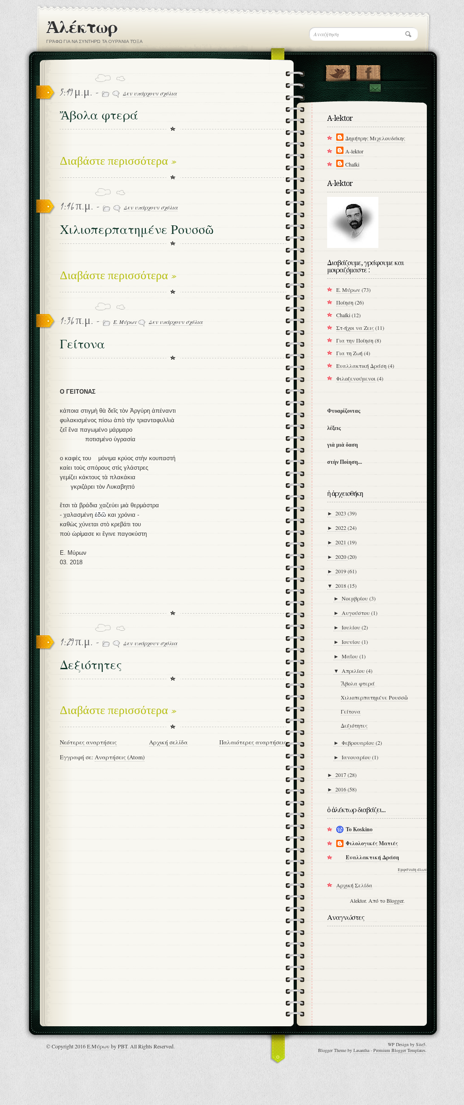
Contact (375, 88)
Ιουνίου (352, 641)
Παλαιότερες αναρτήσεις (252, 742)
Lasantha (361, 1050)
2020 (341, 556)
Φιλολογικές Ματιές (372, 843)
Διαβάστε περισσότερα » (118, 161)
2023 (341, 513)
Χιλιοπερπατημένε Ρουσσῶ (136, 229)
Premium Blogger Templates (399, 1050)
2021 (341, 542)
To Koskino (359, 829)
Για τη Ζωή (349, 353)
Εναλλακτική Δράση (361, 365)
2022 (341, 527)
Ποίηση (344, 302)
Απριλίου (354, 670)
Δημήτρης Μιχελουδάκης (375, 138)
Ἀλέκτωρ (81, 27)
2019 (341, 571)
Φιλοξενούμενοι (356, 378)
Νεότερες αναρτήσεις (88, 742)
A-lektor (354, 151)
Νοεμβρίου (355, 598)
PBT (122, 1046)
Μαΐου (350, 656)
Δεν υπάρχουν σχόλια (150, 93)
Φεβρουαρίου (359, 742)
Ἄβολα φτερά (99, 115)
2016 (341, 789)
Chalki (352, 164)
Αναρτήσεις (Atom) (120, 757)
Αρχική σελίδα (168, 742)
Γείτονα (82, 344)
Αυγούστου (356, 612)
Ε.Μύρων (98, 1046)
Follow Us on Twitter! (338, 71)
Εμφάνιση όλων (412, 869)
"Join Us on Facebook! (368, 71)
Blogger (395, 900)
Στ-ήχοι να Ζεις (355, 327)
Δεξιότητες (91, 664)
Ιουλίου (352, 627)
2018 (341, 585)
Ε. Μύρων (125, 321)
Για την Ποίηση (354, 340)
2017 (341, 774)
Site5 (420, 1044)
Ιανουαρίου (357, 757)
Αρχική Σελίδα (354, 885)
